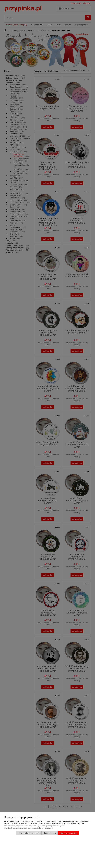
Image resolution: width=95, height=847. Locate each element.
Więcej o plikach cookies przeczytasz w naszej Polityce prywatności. (28, 828)
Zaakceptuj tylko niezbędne (29, 833)
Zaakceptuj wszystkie (68, 833)
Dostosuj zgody (50, 833)
